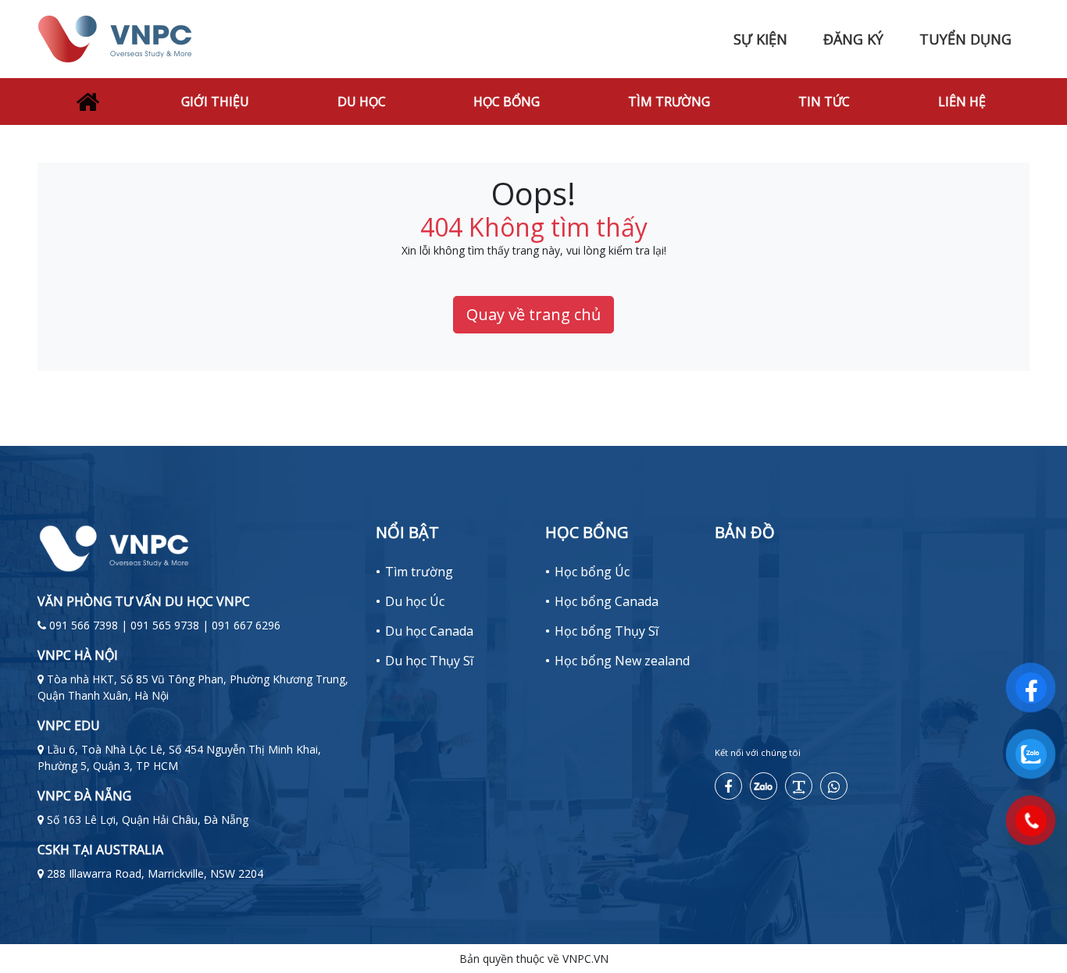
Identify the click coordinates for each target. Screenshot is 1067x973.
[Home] (87, 101)
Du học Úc (414, 601)
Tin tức (824, 101)
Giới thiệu (215, 101)
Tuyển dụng (965, 39)
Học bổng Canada (606, 601)
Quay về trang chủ (533, 314)
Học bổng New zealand (622, 660)
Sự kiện (760, 39)
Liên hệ (962, 101)
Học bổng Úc (592, 571)
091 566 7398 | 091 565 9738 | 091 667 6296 (164, 625)
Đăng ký (853, 39)
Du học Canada (429, 631)
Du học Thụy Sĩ (429, 660)
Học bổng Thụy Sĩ (606, 631)
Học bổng (506, 101)
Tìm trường (669, 101)
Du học (361, 101)
